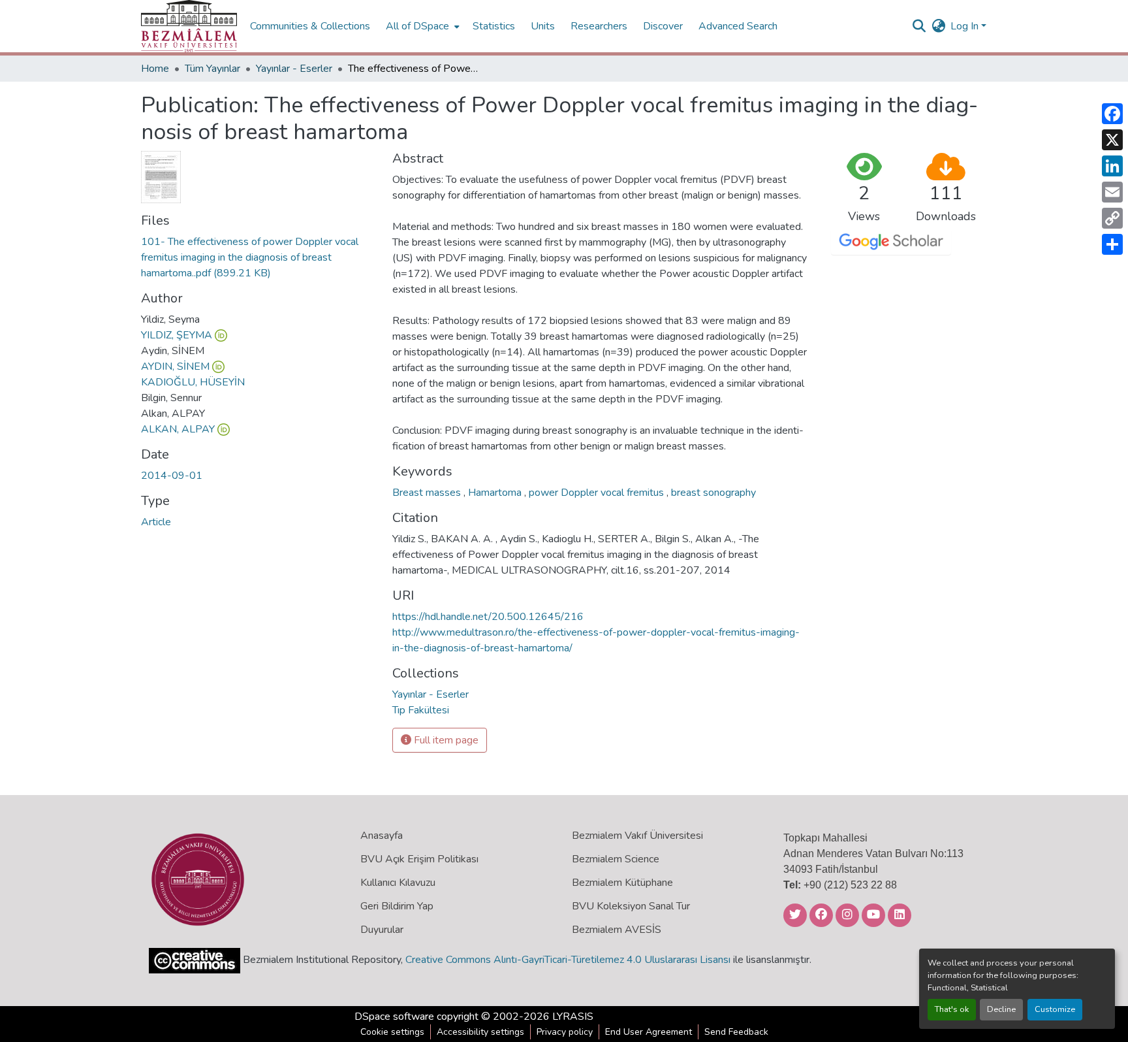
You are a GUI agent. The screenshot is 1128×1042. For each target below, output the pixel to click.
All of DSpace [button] (417, 26)
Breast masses (427, 492)
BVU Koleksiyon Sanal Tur (631, 906)
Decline (1001, 1009)
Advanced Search (737, 26)
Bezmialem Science (615, 859)
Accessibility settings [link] (480, 1032)
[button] (189, 26)
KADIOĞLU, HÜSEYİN (193, 382)
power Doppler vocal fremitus (597, 492)
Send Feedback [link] (736, 1032)
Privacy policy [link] (565, 1032)
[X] (1112, 140)
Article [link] (156, 522)
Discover (663, 26)
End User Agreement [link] (648, 1032)
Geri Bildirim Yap (396, 906)
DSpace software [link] (394, 1016)
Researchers (599, 26)
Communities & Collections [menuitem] (310, 26)
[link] (259, 257)
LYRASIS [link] (572, 1016)
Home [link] (155, 68)
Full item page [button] (444, 740)
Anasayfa (381, 835)
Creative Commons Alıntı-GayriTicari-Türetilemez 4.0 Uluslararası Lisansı (567, 959)
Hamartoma (496, 492)
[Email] (1112, 192)
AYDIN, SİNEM (175, 366)
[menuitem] (421, 26)
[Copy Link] (1112, 218)
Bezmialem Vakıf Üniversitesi (637, 835)
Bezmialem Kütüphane (622, 882)
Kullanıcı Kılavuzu (397, 882)
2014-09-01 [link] (171, 475)
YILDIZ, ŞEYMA (176, 335)
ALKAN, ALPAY (178, 429)
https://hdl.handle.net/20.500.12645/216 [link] (488, 617)
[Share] (1112, 244)
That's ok (952, 1009)
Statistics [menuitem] (494, 26)
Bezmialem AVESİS (616, 929)
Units (543, 26)
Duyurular (381, 929)
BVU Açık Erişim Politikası (419, 859)
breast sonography (713, 492)
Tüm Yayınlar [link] (212, 68)
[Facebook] (1112, 114)
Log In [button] (965, 26)
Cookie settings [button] (392, 1032)
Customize (1055, 1009)
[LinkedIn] (1112, 166)
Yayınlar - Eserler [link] (294, 68)
